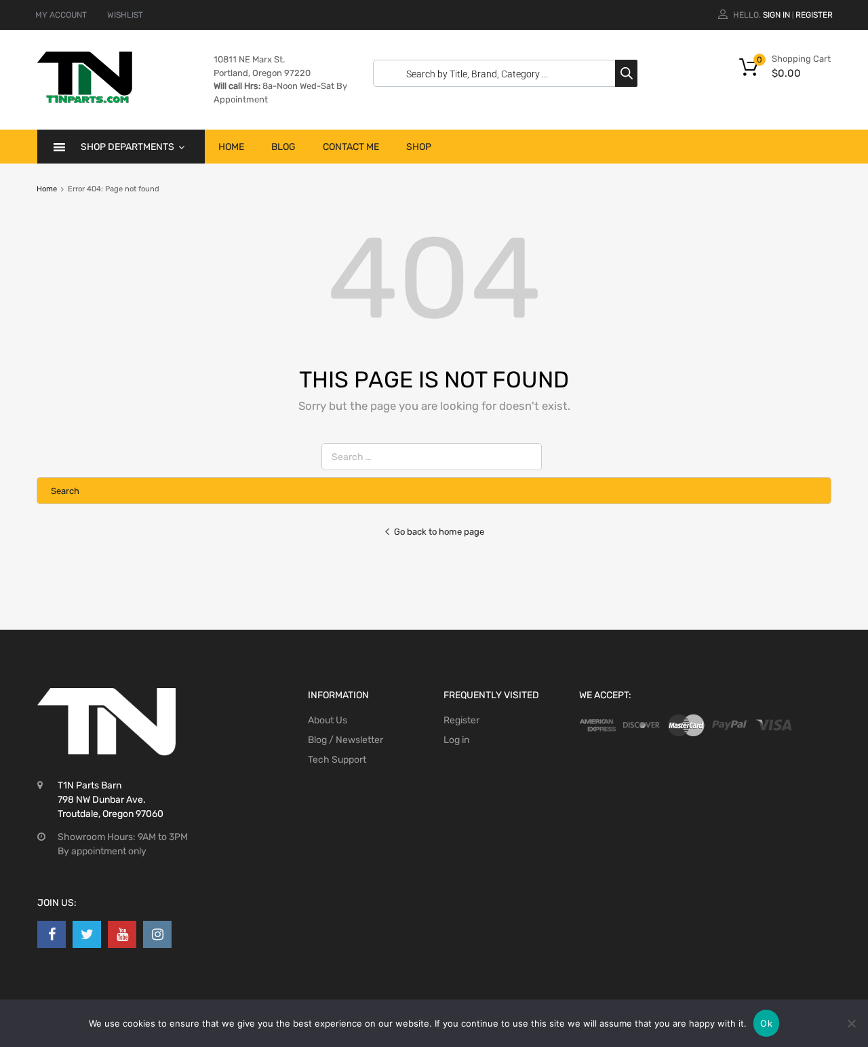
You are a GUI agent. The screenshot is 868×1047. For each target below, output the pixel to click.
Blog (283, 147)
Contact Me (351, 147)
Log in (456, 740)
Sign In (776, 15)
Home (231, 147)
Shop (418, 147)
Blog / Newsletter (345, 740)
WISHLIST (125, 15)
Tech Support (337, 759)
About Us (327, 720)
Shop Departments (127, 147)
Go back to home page (439, 532)
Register (814, 15)
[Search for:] (434, 457)
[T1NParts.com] (84, 100)
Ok (766, 1023)
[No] (851, 1023)
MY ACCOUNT (61, 15)
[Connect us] (51, 934)
